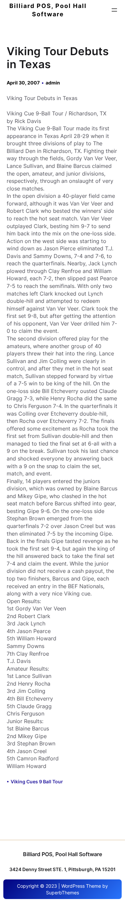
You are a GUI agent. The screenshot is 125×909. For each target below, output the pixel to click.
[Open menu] (114, 10)
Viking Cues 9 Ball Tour (37, 781)
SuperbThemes (62, 892)
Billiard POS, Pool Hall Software (62, 854)
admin (53, 82)
